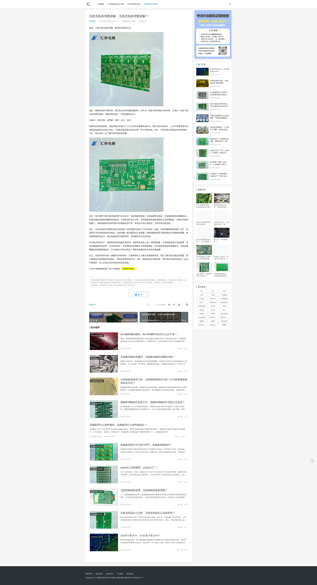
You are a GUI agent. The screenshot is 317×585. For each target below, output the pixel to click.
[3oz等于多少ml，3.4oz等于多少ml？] (104, 542)
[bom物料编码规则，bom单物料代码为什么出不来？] (104, 341)
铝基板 (213, 321)
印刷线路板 (201, 306)
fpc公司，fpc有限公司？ (221, 240)
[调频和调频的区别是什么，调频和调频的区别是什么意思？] (104, 409)
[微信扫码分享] (169, 304)
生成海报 (161, 304)
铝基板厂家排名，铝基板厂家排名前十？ (221, 257)
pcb (201, 295)
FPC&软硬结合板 (133, 4)
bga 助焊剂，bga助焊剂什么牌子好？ (204, 275)
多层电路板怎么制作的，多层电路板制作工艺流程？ (203, 257)
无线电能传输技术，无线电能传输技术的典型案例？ (221, 275)
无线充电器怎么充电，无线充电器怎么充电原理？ (147, 512)
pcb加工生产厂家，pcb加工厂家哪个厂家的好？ (219, 151)
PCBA (213, 295)
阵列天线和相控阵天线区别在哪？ (203, 223)
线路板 (201, 313)
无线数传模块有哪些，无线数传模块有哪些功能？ (147, 356)
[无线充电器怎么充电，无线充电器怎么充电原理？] (104, 520)
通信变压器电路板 (213, 317)
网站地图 (120, 577)
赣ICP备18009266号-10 (133, 577)
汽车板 (224, 306)
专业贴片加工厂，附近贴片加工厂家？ (221, 223)
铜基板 (201, 321)
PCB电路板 (224, 299)
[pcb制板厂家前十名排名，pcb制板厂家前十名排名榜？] (202, 162)
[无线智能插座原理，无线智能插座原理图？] (104, 497)
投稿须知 (130, 574)
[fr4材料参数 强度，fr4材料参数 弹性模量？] (202, 81)
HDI (224, 291)
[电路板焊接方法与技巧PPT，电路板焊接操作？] (104, 452)
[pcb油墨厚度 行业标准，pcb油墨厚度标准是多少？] (202, 92)
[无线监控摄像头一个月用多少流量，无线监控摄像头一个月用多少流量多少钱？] (202, 127)
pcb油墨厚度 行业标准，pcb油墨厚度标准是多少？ (219, 94)
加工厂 (201, 302)
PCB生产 (213, 299)
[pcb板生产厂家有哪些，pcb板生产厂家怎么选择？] (202, 174)
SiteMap (113, 577)
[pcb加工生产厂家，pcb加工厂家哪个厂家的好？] (202, 150)
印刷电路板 (224, 302)
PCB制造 (224, 295)
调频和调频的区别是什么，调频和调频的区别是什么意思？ (152, 402)
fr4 (213, 291)
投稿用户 (92, 21)
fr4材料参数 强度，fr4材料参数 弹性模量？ (219, 81)
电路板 (201, 310)
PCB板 (201, 299)
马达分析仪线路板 (213, 325)
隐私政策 (99, 574)
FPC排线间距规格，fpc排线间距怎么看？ (203, 206)
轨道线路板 (201, 317)
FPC (201, 291)
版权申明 (88, 574)
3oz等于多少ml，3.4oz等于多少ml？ (140, 535)
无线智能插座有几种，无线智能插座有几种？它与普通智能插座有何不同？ (153, 381)
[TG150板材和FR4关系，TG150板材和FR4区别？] (202, 104)
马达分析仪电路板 (202, 325)
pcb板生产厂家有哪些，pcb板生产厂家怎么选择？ (219, 176)
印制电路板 (213, 302)
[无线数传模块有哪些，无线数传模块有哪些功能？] (104, 364)
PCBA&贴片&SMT (151, 4)
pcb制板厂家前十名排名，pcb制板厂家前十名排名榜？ (219, 164)
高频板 (224, 325)
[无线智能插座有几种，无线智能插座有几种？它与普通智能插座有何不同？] (104, 386)
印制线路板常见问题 (116, 4)
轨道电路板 (224, 313)
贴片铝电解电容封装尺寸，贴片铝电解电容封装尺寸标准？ (203, 240)
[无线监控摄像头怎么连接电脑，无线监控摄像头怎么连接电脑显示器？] (202, 115)
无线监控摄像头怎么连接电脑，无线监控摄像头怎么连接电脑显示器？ (219, 117)
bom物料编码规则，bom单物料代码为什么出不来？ (148, 334)
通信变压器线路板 (225, 317)
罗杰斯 (213, 313)
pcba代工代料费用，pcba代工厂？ (139, 467)
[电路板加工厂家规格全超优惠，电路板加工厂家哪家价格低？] (202, 139)
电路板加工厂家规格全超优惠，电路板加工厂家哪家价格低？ (219, 141)
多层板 (213, 306)
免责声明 (109, 574)
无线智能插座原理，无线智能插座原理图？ (144, 490)
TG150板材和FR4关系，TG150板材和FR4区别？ (219, 105)
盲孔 (224, 310)
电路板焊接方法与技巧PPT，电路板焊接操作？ (146, 444)
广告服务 (119, 574)
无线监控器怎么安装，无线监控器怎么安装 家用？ (221, 206)
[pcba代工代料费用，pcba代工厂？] (104, 474)
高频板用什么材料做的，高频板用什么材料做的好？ (118, 424)
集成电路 (224, 321)
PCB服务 (101, 4)
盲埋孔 (213, 310)
